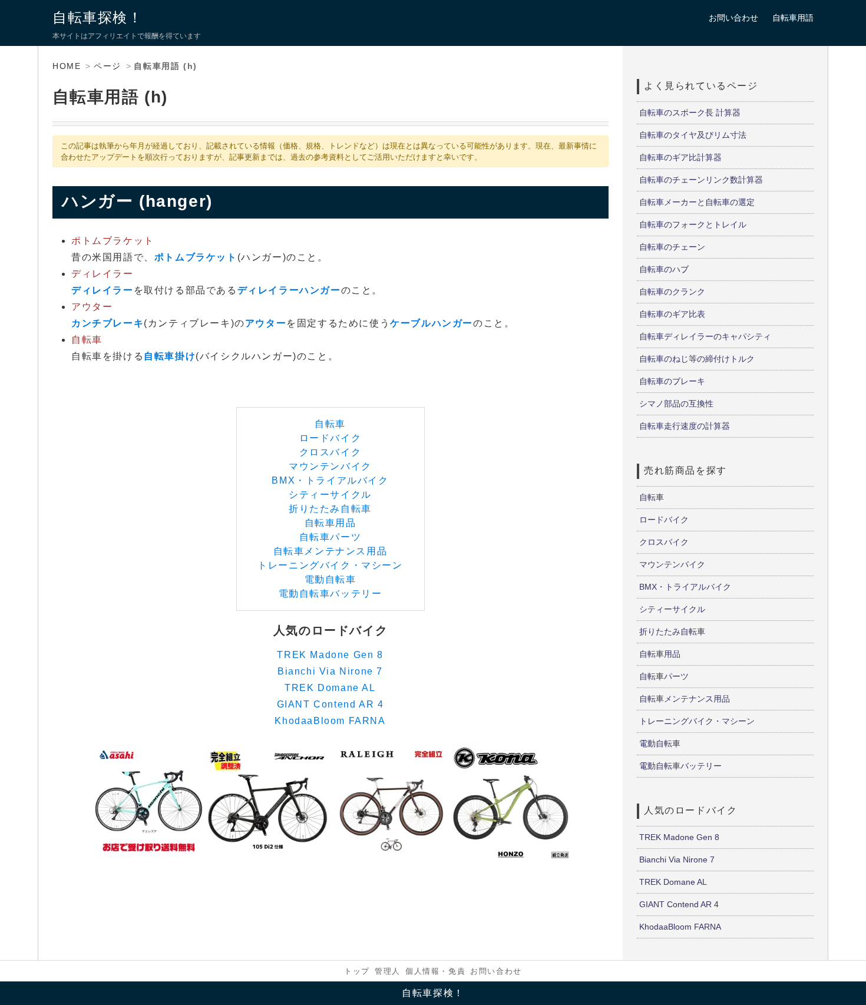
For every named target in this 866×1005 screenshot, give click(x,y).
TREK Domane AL (330, 688)
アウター (265, 323)
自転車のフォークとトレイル (692, 224)
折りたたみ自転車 (330, 509)
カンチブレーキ (107, 323)
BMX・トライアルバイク (330, 480)
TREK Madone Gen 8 (330, 655)
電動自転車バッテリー (330, 594)
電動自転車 (330, 579)
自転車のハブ (664, 269)
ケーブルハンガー (431, 323)
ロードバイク (330, 438)
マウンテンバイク (330, 466)
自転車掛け (170, 356)
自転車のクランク (672, 291)
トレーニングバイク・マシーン (329, 565)
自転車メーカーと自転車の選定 (697, 202)
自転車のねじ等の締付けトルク (697, 358)
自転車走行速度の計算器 (684, 426)
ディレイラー (102, 290)
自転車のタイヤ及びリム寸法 (692, 135)
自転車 (330, 424)
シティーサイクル (330, 495)
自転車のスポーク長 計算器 (690, 112)
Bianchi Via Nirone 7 (330, 671)
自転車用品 (330, 523)
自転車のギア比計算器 (680, 157)
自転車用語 (793, 17)
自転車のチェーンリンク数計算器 (701, 179)
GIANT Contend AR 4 (330, 704)
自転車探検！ (97, 17)
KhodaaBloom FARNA (330, 721)
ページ (107, 66)
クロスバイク (330, 452)
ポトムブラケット (195, 257)
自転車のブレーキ (672, 381)
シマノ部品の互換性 (676, 403)
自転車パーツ (330, 537)
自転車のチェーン (672, 247)
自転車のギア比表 (672, 314)
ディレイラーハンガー (289, 290)
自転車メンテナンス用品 (330, 551)
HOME (66, 66)
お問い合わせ (733, 17)
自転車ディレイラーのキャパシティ (705, 336)
